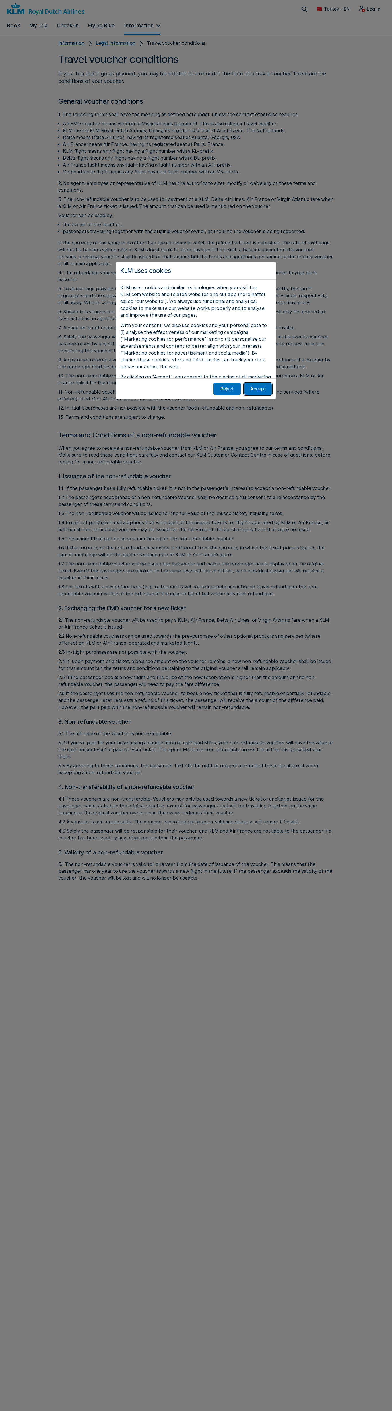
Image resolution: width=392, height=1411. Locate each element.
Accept (258, 389)
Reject (227, 389)
